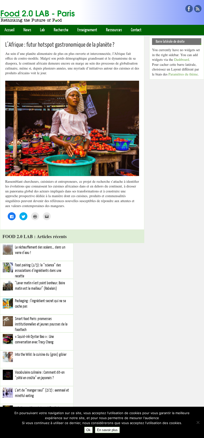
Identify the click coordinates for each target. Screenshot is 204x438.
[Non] (197, 422)
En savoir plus (107, 430)
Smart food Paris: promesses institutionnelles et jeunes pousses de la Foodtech (41, 324)
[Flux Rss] (198, 8)
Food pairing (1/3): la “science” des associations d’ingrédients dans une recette (38, 270)
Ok (88, 430)
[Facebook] (189, 8)
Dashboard (181, 59)
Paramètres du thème (183, 74)
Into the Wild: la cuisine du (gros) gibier (40, 354)
